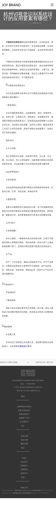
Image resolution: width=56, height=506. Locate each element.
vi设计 (30, 23)
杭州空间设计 (37, 490)
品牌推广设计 (24, 417)
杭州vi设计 (18, 490)
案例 (23, 396)
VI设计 (24, 458)
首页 (16, 23)
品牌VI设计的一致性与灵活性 (46, 362)
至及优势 (24, 439)
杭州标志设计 (18, 493)
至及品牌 (24, 436)
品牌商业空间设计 (24, 406)
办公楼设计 (24, 421)
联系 (23, 477)
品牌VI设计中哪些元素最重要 (10, 362)
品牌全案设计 (24, 414)
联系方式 (24, 487)
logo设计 (24, 461)
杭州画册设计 (27, 493)
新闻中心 (23, 23)
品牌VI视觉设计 (24, 410)
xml (38, 390)
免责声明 (34, 390)
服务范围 (24, 443)
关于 (23, 425)
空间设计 (24, 465)
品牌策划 (24, 469)
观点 (23, 447)
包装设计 (24, 473)
